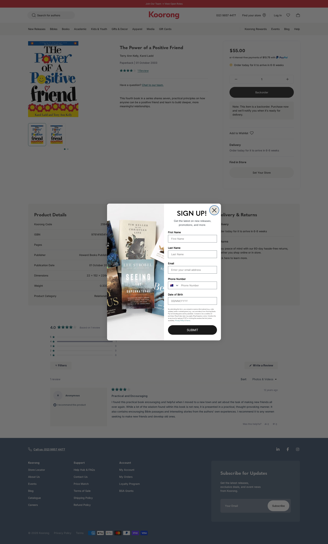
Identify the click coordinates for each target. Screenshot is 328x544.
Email (171, 263)
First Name (174, 232)
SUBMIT (192, 330)
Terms (188, 320)
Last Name (174, 247)
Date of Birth (175, 294)
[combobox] (173, 285)
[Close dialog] (214, 210)
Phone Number (177, 278)
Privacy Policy (179, 320)
